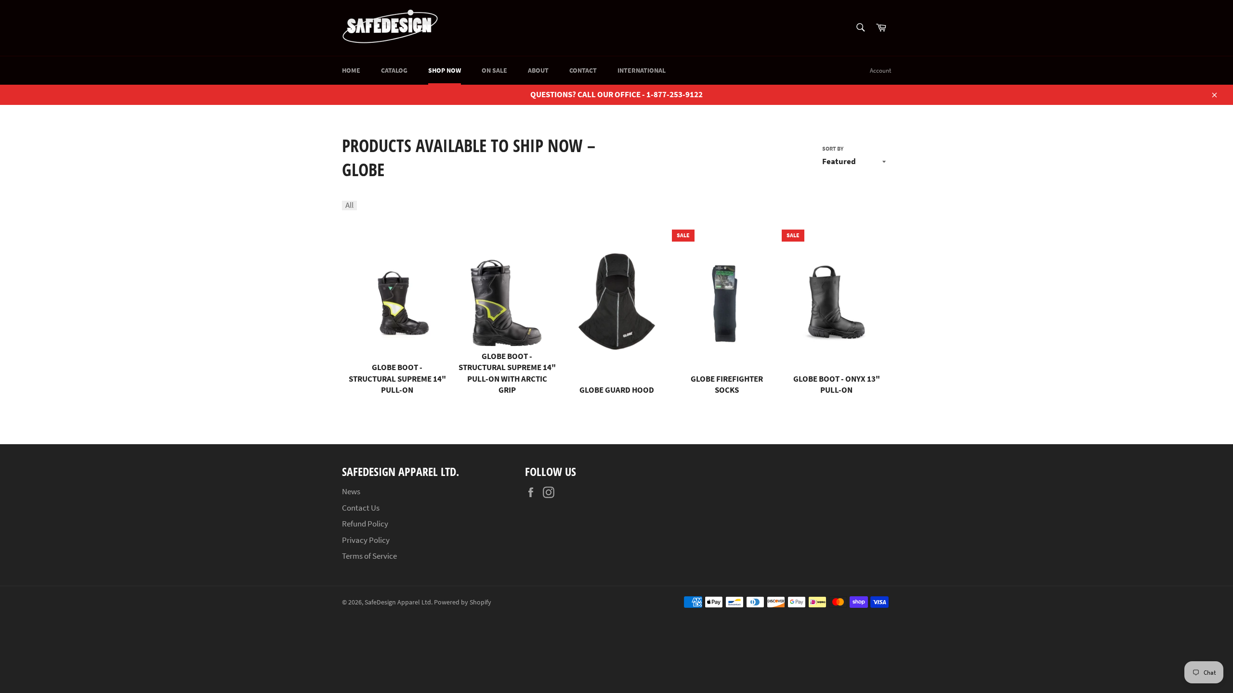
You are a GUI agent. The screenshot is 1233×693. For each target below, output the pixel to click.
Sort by (832, 148)
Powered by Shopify (462, 602)
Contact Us (361, 507)
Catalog (394, 70)
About (538, 70)
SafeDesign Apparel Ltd (398, 602)
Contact (583, 70)
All (349, 205)
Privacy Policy (366, 540)
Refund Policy (365, 523)
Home (351, 70)
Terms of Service (369, 556)
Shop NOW (444, 70)
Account (880, 70)
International (641, 70)
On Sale (494, 70)
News (351, 491)
